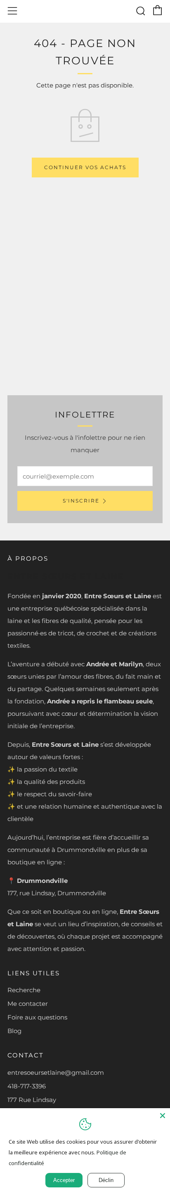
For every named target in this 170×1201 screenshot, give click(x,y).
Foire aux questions (37, 1017)
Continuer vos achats (85, 167)
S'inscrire (81, 501)
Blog (14, 1031)
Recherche (23, 990)
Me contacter (27, 1004)
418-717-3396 (26, 1086)
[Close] (162, 1115)
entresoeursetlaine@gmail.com (55, 1072)
